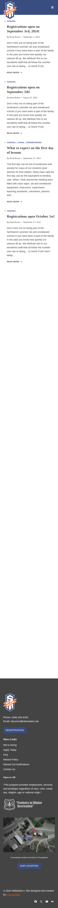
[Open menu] (52, 7)
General (11, 21)
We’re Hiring (10, 745)
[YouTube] (46, 901)
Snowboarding (34, 143)
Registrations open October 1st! (31, 216)
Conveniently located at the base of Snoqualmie (29, 858)
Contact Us (9, 769)
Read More (14, 72)
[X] (41, 901)
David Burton (15, 37)
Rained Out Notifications (16, 764)
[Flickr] (52, 901)
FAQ (5, 754)
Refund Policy (10, 759)
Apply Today (9, 750)
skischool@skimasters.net (25, 721)
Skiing (21, 143)
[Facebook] (35, 901)
